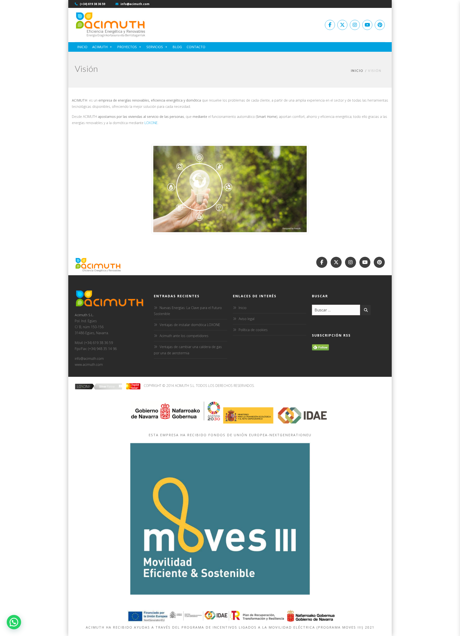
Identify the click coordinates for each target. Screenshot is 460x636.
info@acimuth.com (135, 4)
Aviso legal (246, 318)
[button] (14, 622)
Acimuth (100, 47)
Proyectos (127, 47)
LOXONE (151, 122)
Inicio (82, 47)
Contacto (196, 47)
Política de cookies (253, 329)
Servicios (154, 47)
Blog (177, 47)
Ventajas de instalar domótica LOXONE (190, 324)
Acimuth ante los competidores (184, 335)
